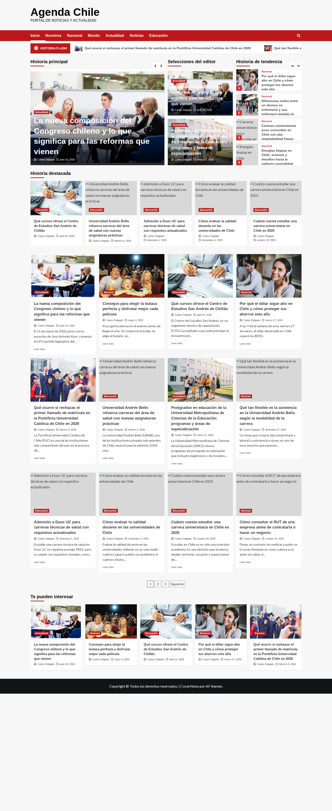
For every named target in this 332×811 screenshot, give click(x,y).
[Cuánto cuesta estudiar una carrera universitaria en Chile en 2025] (276, 198)
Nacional (74, 35)
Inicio (35, 35)
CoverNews (189, 686)
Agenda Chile (65, 12)
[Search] (299, 36)
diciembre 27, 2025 (275, 429)
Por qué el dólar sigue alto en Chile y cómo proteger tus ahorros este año (266, 309)
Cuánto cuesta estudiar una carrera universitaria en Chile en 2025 (275, 225)
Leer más (39, 349)
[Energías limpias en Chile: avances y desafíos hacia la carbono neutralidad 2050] (247, 154)
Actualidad (114, 35)
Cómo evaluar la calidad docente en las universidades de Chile (217, 225)
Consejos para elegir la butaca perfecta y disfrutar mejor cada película (130, 309)
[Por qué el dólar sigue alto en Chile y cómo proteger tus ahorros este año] (247, 80)
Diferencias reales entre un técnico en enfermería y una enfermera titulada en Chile (280, 109)
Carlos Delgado (45, 159)
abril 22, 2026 (67, 236)
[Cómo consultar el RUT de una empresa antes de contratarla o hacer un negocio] (269, 494)
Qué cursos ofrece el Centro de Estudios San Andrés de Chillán (56, 225)
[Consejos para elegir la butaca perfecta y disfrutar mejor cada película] (131, 276)
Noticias (137, 35)
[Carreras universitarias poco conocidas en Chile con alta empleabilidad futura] (247, 129)
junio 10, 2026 (67, 159)
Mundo (94, 35)
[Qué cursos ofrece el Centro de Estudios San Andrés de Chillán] (56, 198)
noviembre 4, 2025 (212, 240)
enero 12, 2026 (205, 159)
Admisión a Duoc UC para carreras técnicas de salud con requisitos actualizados (165, 225)
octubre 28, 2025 (266, 240)
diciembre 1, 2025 (157, 240)
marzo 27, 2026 (274, 320)
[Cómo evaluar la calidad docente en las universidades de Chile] (221, 198)
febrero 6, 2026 (123, 240)
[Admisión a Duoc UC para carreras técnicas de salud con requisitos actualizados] (166, 198)
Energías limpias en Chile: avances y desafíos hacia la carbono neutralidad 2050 (277, 159)
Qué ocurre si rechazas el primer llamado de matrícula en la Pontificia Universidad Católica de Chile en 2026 (129, 48)
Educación (158, 35)
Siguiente (177, 584)
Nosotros (53, 35)
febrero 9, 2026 (68, 429)
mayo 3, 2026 (135, 320)
